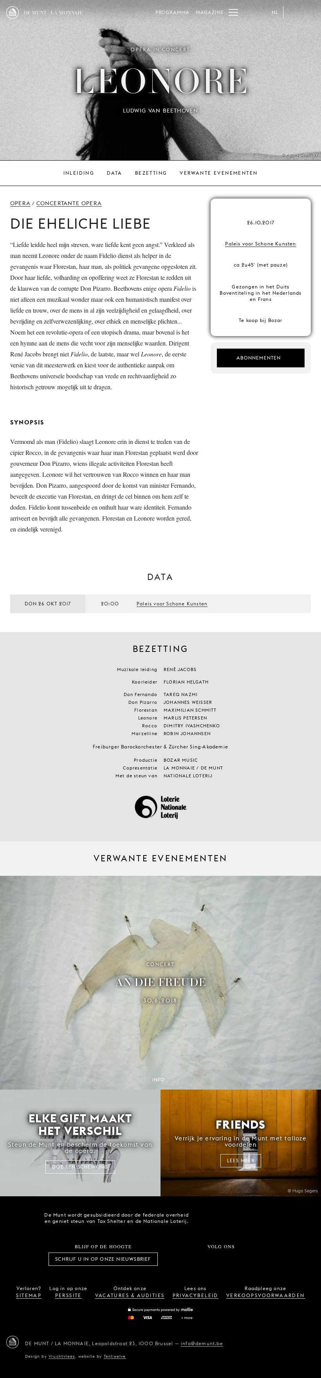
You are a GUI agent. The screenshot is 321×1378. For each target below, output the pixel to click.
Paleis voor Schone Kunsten (260, 244)
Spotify (247, 1259)
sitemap (28, 1295)
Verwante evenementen (219, 173)
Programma (172, 12)
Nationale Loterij (250, 1218)
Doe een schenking (80, 1167)
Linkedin (264, 1259)
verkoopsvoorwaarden (265, 1295)
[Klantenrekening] (293, 12)
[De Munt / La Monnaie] (12, 1342)
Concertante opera (69, 203)
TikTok (212, 1259)
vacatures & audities (129, 1295)
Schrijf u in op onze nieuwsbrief (103, 1259)
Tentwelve (115, 1356)
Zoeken (308, 12)
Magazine (210, 12)
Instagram (195, 1259)
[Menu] (233, 12)
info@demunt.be (202, 1343)
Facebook (178, 1259)
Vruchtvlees (62, 1356)
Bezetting (151, 173)
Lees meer (241, 1160)
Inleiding (79, 173)
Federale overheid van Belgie (206, 1217)
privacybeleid (195, 1295)
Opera (20, 203)
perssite (68, 1295)
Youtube (230, 1259)
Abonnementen (258, 358)
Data (115, 173)
